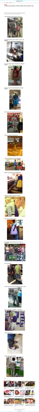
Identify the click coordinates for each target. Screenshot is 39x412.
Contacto (15, 409)
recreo (19, 1)
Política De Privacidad (19, 409)
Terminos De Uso (23, 409)
